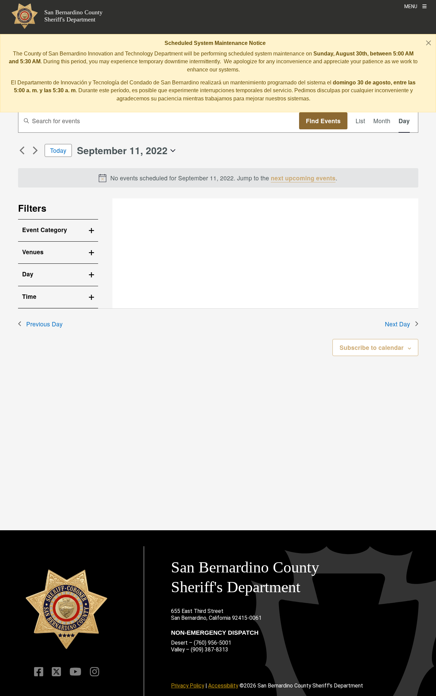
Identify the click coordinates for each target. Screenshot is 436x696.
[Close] (428, 42)
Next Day (397, 324)
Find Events (323, 120)
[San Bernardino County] (66, 609)
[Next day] (35, 150)
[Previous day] (22, 150)
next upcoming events (303, 178)
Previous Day (44, 324)
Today (58, 150)
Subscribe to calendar (372, 347)
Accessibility (223, 685)
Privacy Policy (187, 685)
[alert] (218, 178)
